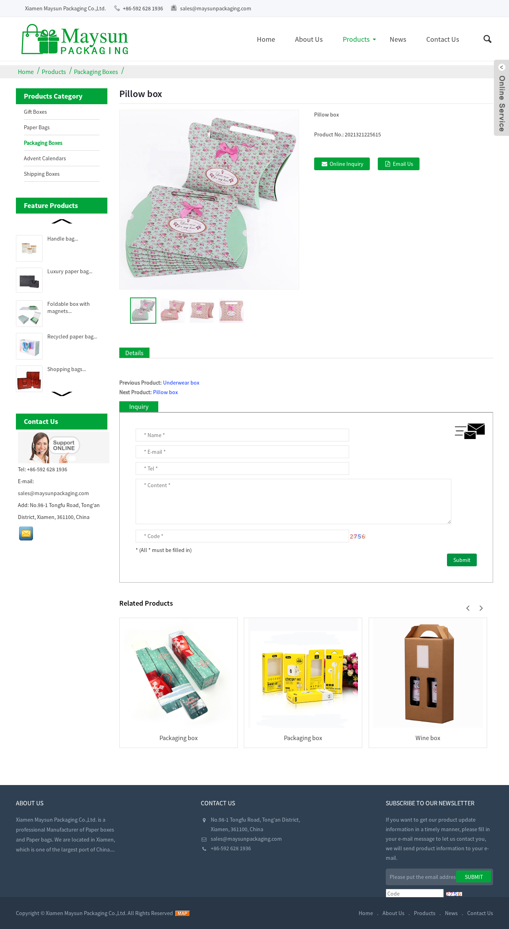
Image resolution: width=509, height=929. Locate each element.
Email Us (403, 163)
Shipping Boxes (42, 173)
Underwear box (181, 382)
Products (356, 39)
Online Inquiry (346, 163)
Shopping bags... (66, 369)
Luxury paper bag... (69, 271)
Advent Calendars (45, 158)
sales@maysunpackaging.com (215, 8)
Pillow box (165, 392)
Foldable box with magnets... (68, 307)
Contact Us (442, 39)
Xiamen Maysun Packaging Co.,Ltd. (65, 8)
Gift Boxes (35, 111)
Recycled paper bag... (72, 336)
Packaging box (178, 738)
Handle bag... (62, 238)
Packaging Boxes (96, 72)
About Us (309, 39)
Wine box (428, 738)
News (398, 39)
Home (266, 39)
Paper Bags (37, 127)
